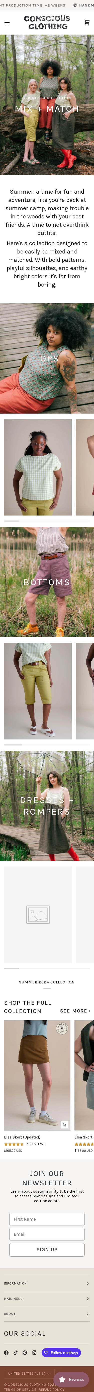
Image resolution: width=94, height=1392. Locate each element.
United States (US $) (27, 1373)
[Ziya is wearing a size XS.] (38, 467)
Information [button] (15, 1283)
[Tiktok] (16, 1352)
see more (73, 1011)
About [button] (10, 1314)
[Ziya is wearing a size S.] (38, 691)
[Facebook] (6, 1352)
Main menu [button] (13, 1299)
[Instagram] (34, 1352)
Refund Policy (52, 1389)
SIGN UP (47, 1249)
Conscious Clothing (27, 1384)
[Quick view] (64, 1124)
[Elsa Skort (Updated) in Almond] (37, 1075)
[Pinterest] (25, 1352)
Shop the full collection (27, 1007)
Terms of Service (20, 1389)
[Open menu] (11, 23)
